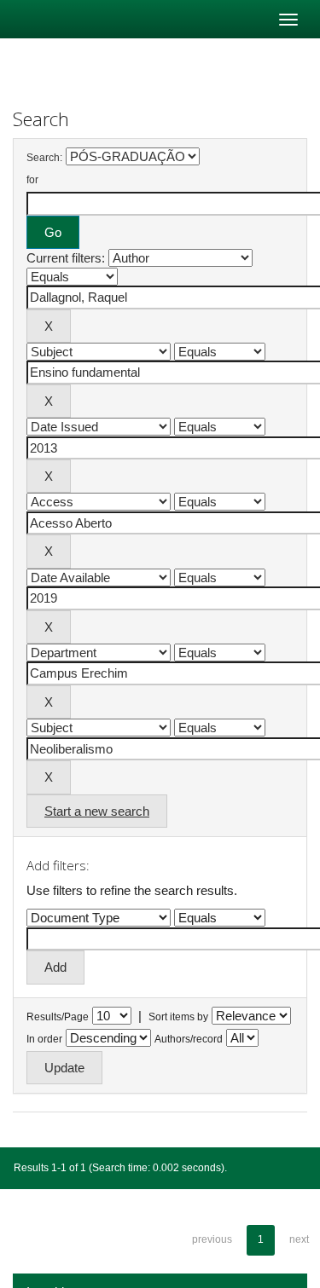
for (32, 180)
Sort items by (178, 1017)
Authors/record (188, 1039)
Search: (44, 158)
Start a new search (96, 811)
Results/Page (57, 1017)
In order (44, 1039)
